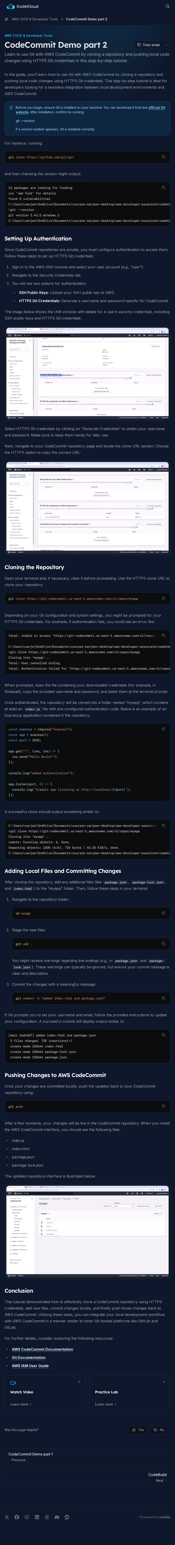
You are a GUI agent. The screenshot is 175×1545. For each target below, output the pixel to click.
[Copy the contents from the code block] (164, 157)
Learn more (19, 1404)
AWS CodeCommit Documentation (42, 1349)
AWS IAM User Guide (30, 1365)
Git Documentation (29, 1357)
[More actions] (166, 45)
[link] (45, 1393)
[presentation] (87, 204)
